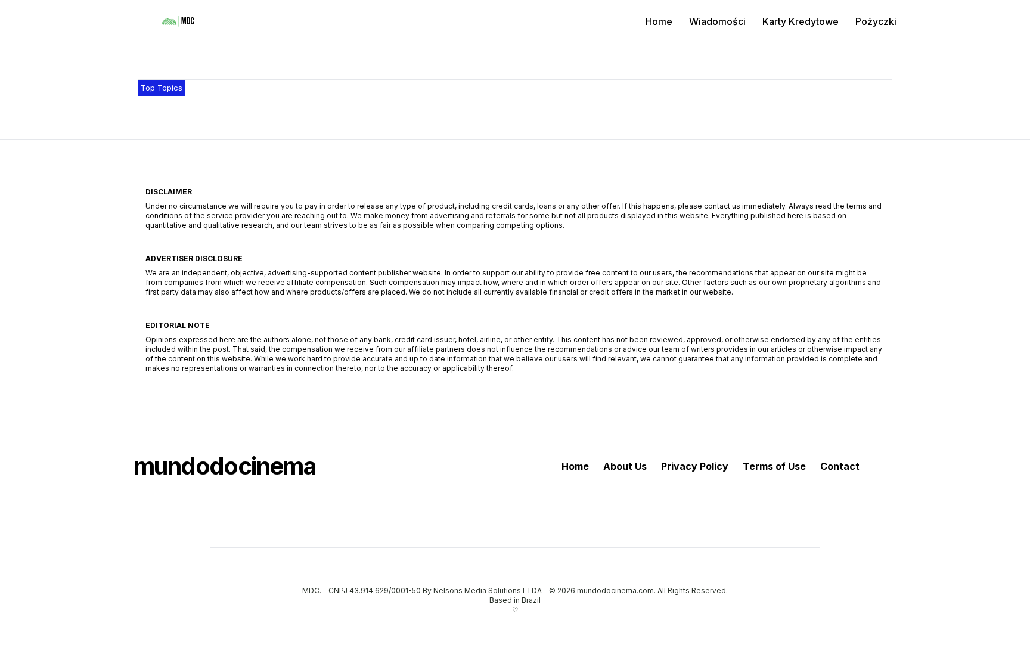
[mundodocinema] (178, 21)
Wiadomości (717, 21)
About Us (625, 466)
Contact (840, 466)
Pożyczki (875, 21)
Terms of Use (774, 466)
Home (659, 21)
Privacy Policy (694, 466)
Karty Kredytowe (800, 21)
